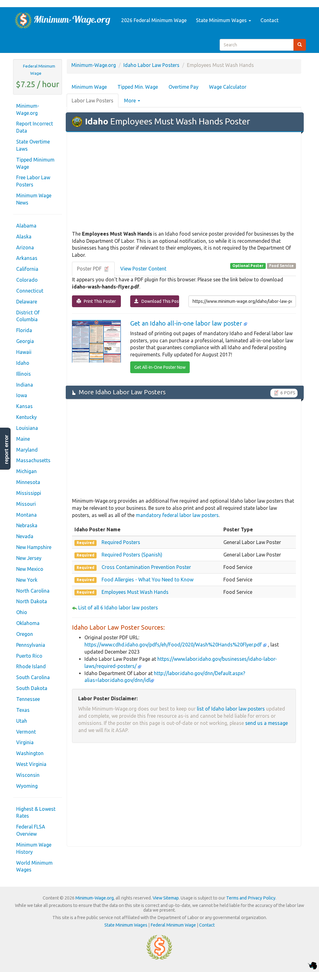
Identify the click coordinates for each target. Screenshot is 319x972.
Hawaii (23, 352)
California (27, 269)
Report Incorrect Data (34, 127)
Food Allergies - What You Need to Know (147, 579)
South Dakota (31, 688)
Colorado (27, 280)
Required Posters (121, 542)
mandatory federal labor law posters (177, 515)
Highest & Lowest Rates (35, 812)
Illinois (23, 374)
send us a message (266, 723)
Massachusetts (33, 460)
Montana (26, 515)
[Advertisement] (184, 181)
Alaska (23, 236)
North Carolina (33, 591)
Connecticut (29, 290)
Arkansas (26, 258)
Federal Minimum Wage (39, 69)
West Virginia (31, 764)
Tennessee (28, 699)
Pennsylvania (30, 645)
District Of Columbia (28, 316)
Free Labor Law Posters (33, 181)
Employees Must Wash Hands (135, 592)
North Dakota (31, 601)
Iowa (21, 395)
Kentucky (26, 417)
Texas (23, 710)
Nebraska (26, 525)
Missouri (26, 504)
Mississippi (28, 493)
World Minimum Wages (34, 866)
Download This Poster (159, 301)
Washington (30, 753)
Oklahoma (28, 623)
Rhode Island (31, 666)
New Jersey (28, 558)
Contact (269, 20)
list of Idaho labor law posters (231, 708)
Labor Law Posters (92, 100)
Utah (21, 721)
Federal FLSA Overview (30, 830)
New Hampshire (33, 547)
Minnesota (28, 482)
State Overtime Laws (33, 145)
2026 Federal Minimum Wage (154, 20)
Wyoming (27, 786)
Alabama (26, 225)
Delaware (26, 301)
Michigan (26, 471)
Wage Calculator (227, 87)
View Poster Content (143, 268)
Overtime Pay (183, 87)
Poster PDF (90, 268)
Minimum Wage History (33, 848)
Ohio (21, 612)
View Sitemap (166, 897)
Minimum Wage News (33, 199)
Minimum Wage (89, 87)
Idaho (22, 363)
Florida (24, 330)
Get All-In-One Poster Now (160, 367)
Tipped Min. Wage (137, 87)
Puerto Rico (29, 656)
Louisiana (27, 428)
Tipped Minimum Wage (35, 163)
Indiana (24, 384)
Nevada (24, 536)
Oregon (24, 634)
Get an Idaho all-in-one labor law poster (187, 323)
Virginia (25, 742)
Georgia (25, 341)
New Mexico (29, 569)
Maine (23, 439)
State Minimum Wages (222, 20)
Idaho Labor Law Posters (151, 65)
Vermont (26, 732)
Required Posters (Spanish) (132, 554)
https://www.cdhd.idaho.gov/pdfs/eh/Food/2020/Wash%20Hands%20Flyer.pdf (173, 644)
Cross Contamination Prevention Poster (146, 567)
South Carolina (33, 677)
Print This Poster (98, 301)
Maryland (27, 450)
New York (26, 580)
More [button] (130, 100)
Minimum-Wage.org (27, 109)
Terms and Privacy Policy (250, 897)
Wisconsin (28, 775)
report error (6, 449)
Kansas (24, 406)
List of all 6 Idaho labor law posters (118, 607)
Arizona (25, 247)
